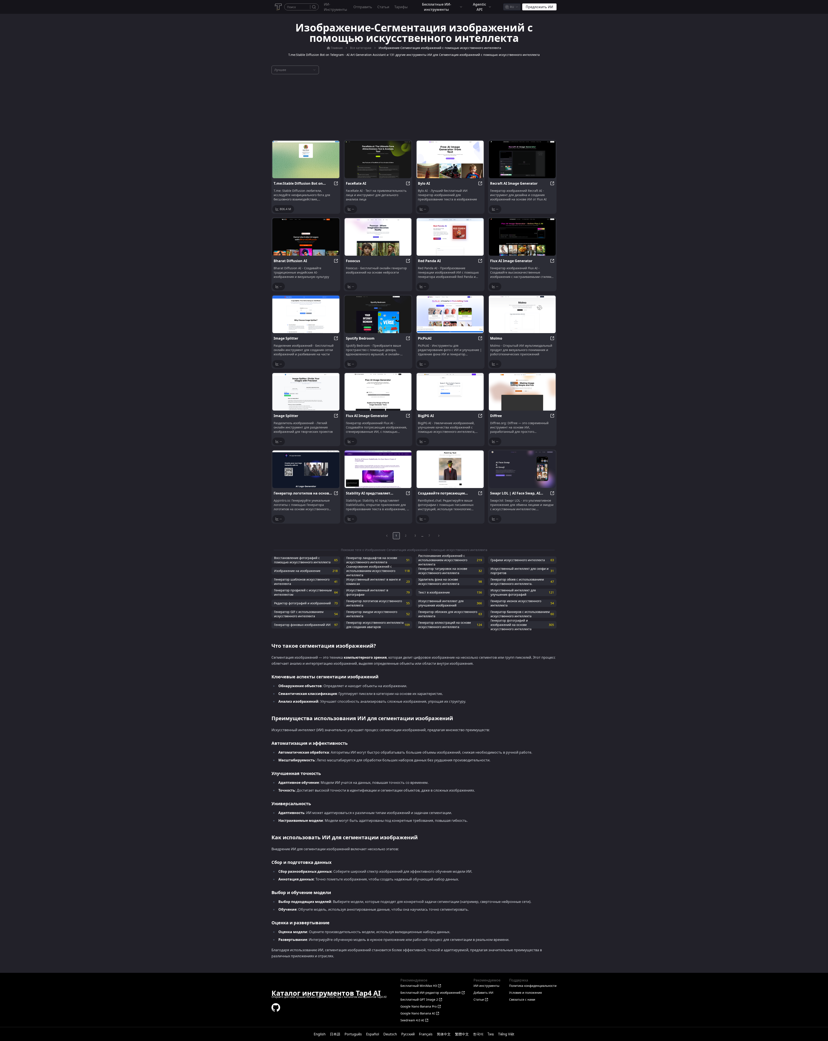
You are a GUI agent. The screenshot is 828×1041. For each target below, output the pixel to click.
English (320, 1034)
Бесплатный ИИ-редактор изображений (430, 993)
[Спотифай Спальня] (378, 314)
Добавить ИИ (483, 993)
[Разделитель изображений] (305, 392)
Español (372, 1034)
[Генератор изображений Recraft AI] (522, 159)
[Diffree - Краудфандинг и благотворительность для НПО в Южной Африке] (522, 392)
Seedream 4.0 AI (412, 1020)
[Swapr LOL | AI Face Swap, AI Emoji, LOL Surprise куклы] (522, 469)
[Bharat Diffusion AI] (305, 237)
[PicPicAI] (450, 314)
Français (426, 1034)
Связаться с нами (522, 999)
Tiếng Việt (506, 1034)
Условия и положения (525, 993)
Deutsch (390, 1034)
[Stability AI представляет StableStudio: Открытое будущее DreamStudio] (378, 469)
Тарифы (401, 7)
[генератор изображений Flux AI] (378, 392)
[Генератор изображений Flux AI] (522, 237)
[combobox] (512, 6)
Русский (408, 1034)
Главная (337, 48)
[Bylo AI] (450, 159)
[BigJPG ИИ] (450, 392)
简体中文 (444, 1034)
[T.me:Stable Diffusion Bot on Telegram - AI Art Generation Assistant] (305, 159)
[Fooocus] (378, 237)
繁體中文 (462, 1034)
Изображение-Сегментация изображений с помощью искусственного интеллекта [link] (440, 48)
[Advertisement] (414, 107)
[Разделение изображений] (305, 314)
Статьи (383, 7)
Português (353, 1034)
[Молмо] (522, 314)
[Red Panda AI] (450, 237)
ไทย (491, 1034)
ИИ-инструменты (335, 7)
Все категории (360, 48)
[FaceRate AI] (378, 159)
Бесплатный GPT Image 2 (419, 999)
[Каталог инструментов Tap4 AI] (277, 7)
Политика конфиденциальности (533, 986)
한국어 (478, 1034)
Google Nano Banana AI (417, 1013)
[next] (438, 535)
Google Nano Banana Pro (418, 1006)
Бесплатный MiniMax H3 (418, 986)
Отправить (362, 7)
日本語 (335, 1034)
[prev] (386, 535)
